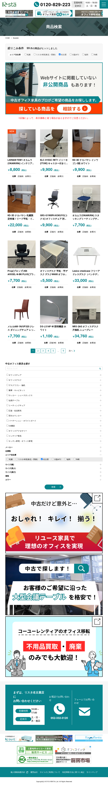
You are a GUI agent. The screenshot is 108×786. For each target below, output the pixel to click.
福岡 (68, 459)
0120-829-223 (55, 4)
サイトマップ (91, 772)
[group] (54, 13)
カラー (8, 480)
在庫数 (8, 451)
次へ (71, 351)
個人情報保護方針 (18, 772)
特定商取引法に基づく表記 (73, 772)
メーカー (9, 447)
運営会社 (34, 772)
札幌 (11, 459)
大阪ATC (57, 459)
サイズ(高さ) (10, 468)
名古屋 (46, 459)
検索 (53, 487)
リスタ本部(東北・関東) (28, 459)
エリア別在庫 (10, 455)
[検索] (100, 368)
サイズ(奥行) (10, 472)
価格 (7, 476)
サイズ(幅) (9, 464)
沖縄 (77, 459)
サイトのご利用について (50, 772)
